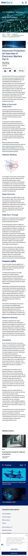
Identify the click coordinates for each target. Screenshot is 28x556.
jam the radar (5, 94)
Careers (4, 523)
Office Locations (6, 520)
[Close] (26, 535)
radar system (16, 90)
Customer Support (6, 517)
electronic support (10, 146)
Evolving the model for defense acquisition (13, 453)
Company (9, 34)
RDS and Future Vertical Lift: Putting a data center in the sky (14, 483)
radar (3, 146)
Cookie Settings (14, 549)
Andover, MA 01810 (6, 533)
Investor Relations (6, 513)
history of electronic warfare (11, 78)
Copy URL (21, 71)
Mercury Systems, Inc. (7, 527)
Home (3, 34)
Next (22, 465)
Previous (7, 465)
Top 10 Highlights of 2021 (9, 502)
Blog (9, 35)
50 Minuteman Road (6, 530)
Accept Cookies (14, 553)
